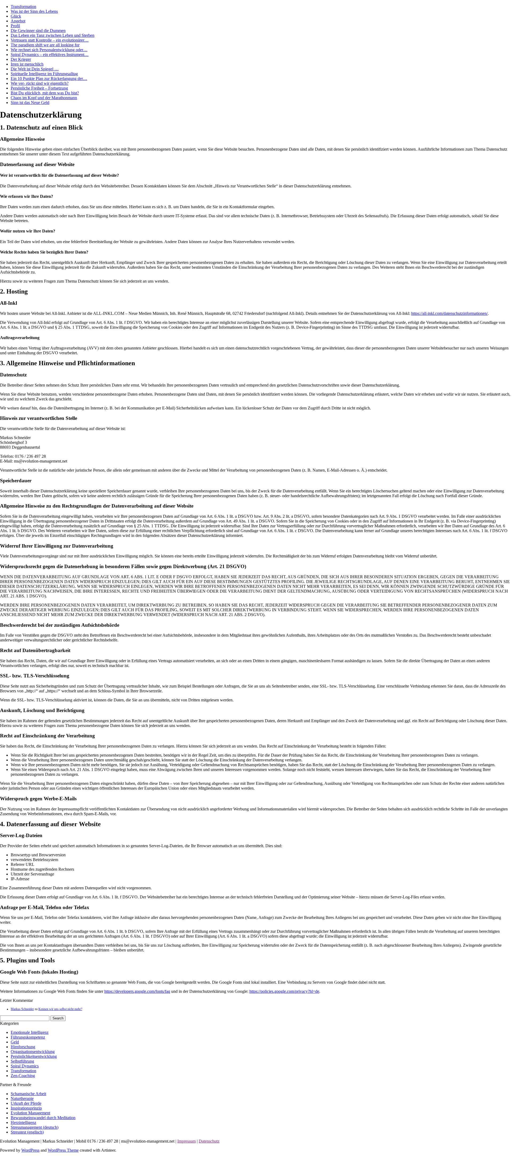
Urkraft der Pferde (26, 1103)
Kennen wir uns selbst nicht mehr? (60, 1009)
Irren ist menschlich (27, 64)
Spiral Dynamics (25, 1066)
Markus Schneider (22, 1009)
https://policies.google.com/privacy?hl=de (284, 991)
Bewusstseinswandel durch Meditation (43, 1117)
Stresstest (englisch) (27, 1132)
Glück (16, 16)
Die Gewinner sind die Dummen (38, 30)
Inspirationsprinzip (26, 1108)
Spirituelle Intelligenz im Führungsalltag (44, 73)
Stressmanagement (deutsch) (34, 1127)
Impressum (186, 1141)
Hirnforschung (23, 1046)
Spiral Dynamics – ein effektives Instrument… (50, 54)
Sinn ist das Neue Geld (30, 102)
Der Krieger (21, 59)
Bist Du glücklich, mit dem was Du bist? (45, 93)
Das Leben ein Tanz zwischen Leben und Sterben (52, 35)
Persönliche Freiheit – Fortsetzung (39, 88)
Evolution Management (30, 1113)
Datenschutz (209, 1141)
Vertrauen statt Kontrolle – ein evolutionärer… (50, 40)
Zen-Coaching (23, 1075)
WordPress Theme (63, 1150)
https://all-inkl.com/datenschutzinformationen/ (449, 313)
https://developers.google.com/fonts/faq (137, 991)
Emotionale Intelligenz (30, 1032)
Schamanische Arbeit (28, 1093)
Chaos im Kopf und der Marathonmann (44, 97)
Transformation (23, 6)
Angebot (18, 21)
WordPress (30, 1150)
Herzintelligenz (23, 1122)
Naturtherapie (22, 1098)
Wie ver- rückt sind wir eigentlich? (40, 83)
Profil (15, 25)
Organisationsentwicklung (33, 1051)
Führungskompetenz (28, 1037)
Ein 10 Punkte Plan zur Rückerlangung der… (49, 78)
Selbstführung (22, 1061)
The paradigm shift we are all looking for (45, 45)
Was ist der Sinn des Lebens (34, 11)
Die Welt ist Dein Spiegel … (35, 69)
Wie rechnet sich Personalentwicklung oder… (49, 49)
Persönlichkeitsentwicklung (34, 1056)
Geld (15, 1042)
